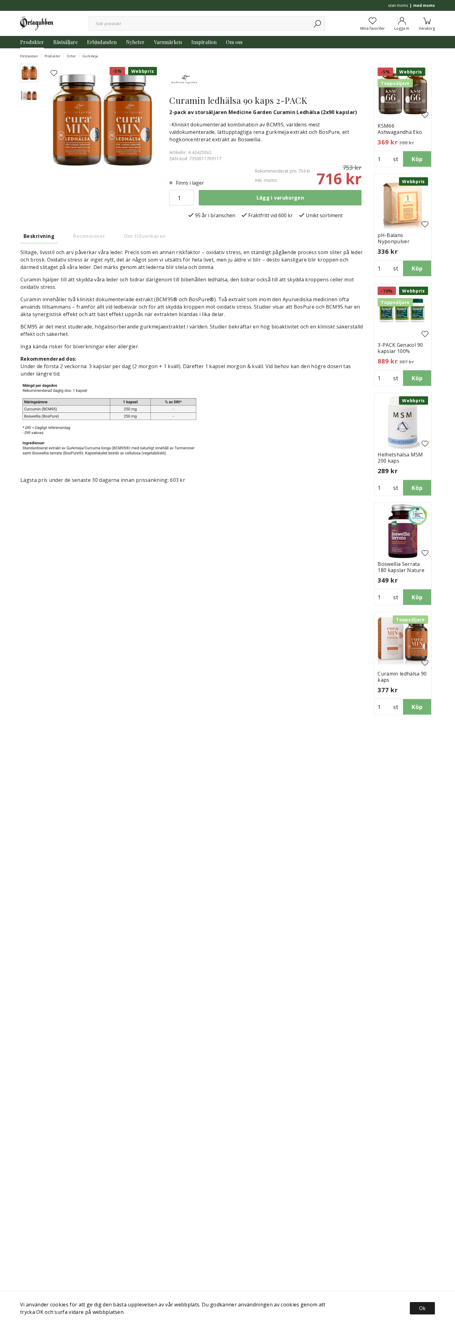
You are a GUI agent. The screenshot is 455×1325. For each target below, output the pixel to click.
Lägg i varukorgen (280, 197)
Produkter (32, 42)
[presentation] (29, 73)
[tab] (29, 73)
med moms (424, 5)
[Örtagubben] (36, 23)
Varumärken (168, 42)
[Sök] (317, 23)
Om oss (234, 42)
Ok (422, 1308)
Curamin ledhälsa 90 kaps (402, 676)
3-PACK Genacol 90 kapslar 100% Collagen (400, 351)
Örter (71, 56)
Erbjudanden (102, 42)
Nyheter (135, 42)
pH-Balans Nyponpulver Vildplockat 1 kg (397, 241)
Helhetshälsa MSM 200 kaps (400, 457)
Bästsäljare (65, 42)
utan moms (398, 5)
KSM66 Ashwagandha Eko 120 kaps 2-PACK (400, 132)
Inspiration (204, 42)
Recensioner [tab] (89, 236)
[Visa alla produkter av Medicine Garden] (184, 78)
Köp (416, 159)
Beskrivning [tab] (39, 236)
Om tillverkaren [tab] (145, 236)
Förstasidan (29, 56)
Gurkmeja (90, 56)
